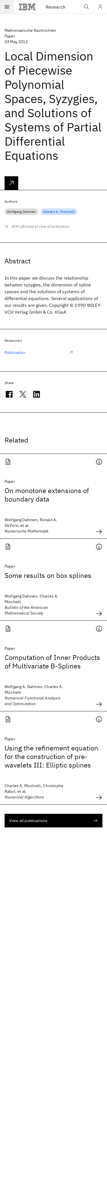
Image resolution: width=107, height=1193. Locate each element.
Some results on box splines (48, 575)
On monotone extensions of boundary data (47, 494)
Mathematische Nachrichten (30, 30)
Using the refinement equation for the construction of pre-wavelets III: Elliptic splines (51, 756)
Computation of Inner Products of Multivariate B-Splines (52, 661)
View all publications (28, 820)
